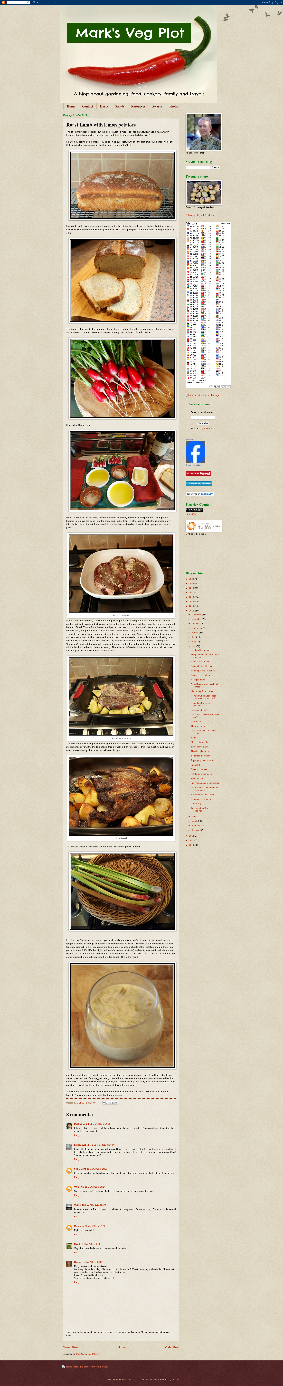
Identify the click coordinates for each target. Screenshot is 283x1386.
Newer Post (70, 1347)
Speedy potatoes (199, 769)
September (197, 628)
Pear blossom (197, 778)
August (195, 632)
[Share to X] (110, 1103)
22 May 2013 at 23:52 (92, 1262)
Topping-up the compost (202, 760)
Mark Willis (190, 439)
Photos (174, 106)
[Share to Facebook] (113, 1103)
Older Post (172, 1347)
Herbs (104, 106)
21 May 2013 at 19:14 (95, 1187)
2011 (191, 840)
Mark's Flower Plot (199, 742)
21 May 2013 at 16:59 (100, 1124)
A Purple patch (198, 679)
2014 (191, 606)
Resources (138, 106)
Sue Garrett (80, 1169)
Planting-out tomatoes (201, 774)
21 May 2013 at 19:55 (97, 1205)
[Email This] (104, 1103)
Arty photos (196, 721)
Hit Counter (191, 514)
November (197, 619)
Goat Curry (196, 803)
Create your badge (193, 465)
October (196, 623)
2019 (191, 583)
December (197, 614)
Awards (157, 106)
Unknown (79, 1187)
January (196, 830)
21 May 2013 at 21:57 (91, 1244)
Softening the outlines (201, 756)
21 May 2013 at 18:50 (97, 1169)
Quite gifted (80, 1205)
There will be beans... (201, 726)
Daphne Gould (81, 1124)
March (195, 821)
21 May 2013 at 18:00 (104, 1145)
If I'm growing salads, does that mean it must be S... (204, 697)
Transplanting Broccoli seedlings (201, 809)
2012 (191, 836)
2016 (191, 597)
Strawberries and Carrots (202, 794)
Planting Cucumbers (200, 650)
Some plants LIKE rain (201, 666)
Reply (77, 1135)
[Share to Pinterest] (116, 1103)
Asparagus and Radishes (203, 670)
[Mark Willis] (195, 462)
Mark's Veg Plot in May (202, 691)
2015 (191, 601)
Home (71, 106)
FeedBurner (209, 428)
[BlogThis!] (107, 1103)
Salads (119, 106)
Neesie (77, 1262)
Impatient (195, 765)
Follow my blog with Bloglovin (200, 215)
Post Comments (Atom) (87, 1354)
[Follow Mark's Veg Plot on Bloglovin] (200, 495)
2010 (191, 845)
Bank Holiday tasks (200, 661)
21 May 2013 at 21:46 (95, 1226)
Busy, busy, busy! (199, 747)
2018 (191, 588)
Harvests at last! (199, 710)
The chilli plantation (200, 751)
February (196, 825)
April (194, 816)
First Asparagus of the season (205, 783)
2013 (191, 611)
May (194, 646)
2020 (191, 579)
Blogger (175, 1379)
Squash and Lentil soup (202, 675)
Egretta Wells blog (83, 1145)
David (77, 1244)
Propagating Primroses (202, 799)
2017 (191, 592)
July (194, 637)
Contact (87, 106)
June (194, 641)
